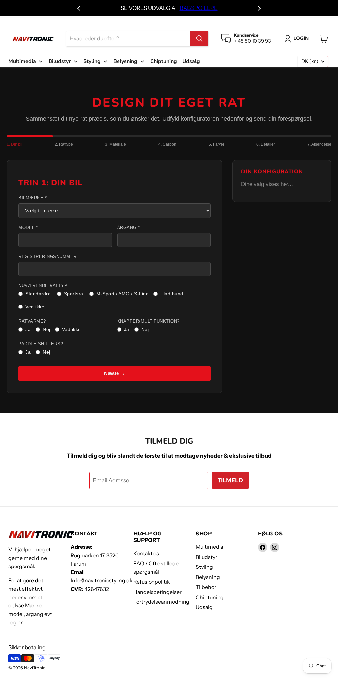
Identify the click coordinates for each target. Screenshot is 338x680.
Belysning (208, 577)
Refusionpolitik (151, 582)
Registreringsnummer (47, 256)
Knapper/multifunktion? (148, 321)
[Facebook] (262, 547)
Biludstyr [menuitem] (60, 61)
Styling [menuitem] (92, 61)
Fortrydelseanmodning (161, 602)
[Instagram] (274, 547)
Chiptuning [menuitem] (163, 61)
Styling (204, 567)
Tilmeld (230, 480)
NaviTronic (34, 667)
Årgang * (128, 227)
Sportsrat (74, 293)
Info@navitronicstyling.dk (102, 580)
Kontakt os (146, 553)
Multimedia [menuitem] (22, 61)
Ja (28, 329)
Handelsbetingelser (157, 592)
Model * (28, 227)
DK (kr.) (309, 61)
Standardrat (38, 293)
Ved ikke (34, 306)
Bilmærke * (32, 198)
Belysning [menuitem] (125, 61)
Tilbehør (206, 587)
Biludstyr (206, 557)
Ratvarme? (32, 321)
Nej (46, 329)
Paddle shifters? (40, 344)
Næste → (114, 373)
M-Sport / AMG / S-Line (122, 293)
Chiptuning (210, 597)
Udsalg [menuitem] (191, 61)
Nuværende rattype (44, 285)
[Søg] (199, 38)
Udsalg (204, 607)
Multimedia (209, 547)
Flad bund (171, 293)
